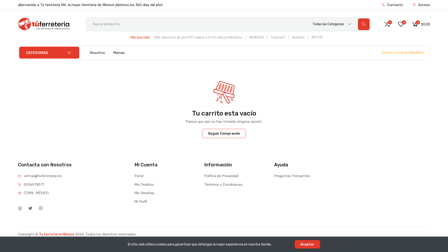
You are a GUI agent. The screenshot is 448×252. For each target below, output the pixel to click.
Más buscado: (140, 37)
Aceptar (307, 244)
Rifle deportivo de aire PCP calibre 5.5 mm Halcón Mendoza (198, 37)
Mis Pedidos (144, 184)
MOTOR (317, 37)
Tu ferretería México (56, 234)
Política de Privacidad (221, 176)
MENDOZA (256, 37)
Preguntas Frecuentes (292, 176)
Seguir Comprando (224, 133)
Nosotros (97, 53)
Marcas (119, 53)
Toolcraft (278, 37)
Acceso (423, 5)
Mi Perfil (140, 202)
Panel (138, 176)
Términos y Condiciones (223, 184)
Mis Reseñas (144, 193)
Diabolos (298, 37)
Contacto (394, 5)
